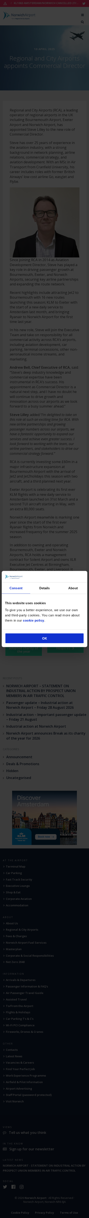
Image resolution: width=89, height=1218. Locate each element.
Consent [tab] (16, 588)
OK (44, 638)
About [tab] (73, 588)
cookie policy (33, 620)
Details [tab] (44, 588)
